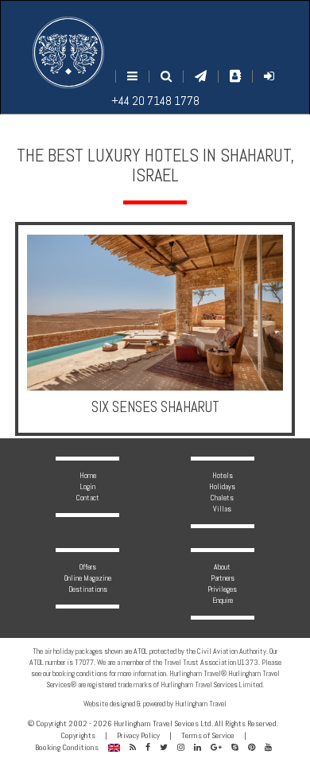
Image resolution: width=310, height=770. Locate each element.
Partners (222, 578)
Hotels (222, 475)
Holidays (222, 486)
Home (87, 475)
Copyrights (77, 735)
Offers (87, 567)
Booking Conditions (67, 747)
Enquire (222, 600)
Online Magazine (87, 578)
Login (87, 486)
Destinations (87, 589)
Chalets (222, 497)
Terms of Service (207, 735)
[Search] (166, 76)
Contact (87, 497)
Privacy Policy (138, 735)
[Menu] (132, 76)
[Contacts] (235, 76)
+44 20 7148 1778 (155, 100)
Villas (222, 509)
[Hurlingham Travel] (68, 52)
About (222, 567)
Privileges (222, 589)
